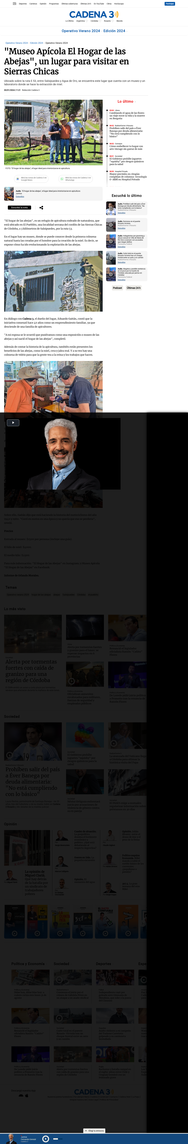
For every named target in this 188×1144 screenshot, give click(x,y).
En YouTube (99, 4)
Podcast (117, 287)
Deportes (23, 4)
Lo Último (70, 21)
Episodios (20, 196)
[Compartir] (41, 208)
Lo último (126, 101)
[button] (97, 137)
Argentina (80, 21)
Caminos (33, 4)
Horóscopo (119, 4)
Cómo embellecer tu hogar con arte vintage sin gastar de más (126, 147)
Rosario (107, 21)
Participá (170, 4)
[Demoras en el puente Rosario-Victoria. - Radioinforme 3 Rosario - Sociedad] (111, 225)
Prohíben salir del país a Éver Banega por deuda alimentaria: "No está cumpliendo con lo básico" (126, 132)
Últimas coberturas (70, 4)
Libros (117, 110)
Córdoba (94, 21)
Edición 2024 (114, 31)
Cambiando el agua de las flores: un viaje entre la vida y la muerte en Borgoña (127, 116)
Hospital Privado (121, 171)
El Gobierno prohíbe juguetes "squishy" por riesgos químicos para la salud (127, 161)
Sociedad (118, 156)
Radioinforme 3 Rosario (124, 126)
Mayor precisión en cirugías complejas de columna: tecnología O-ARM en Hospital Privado (128, 177)
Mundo (120, 21)
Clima (109, 4)
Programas (54, 4)
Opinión (43, 4)
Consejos (118, 144)
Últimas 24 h (86, 4)
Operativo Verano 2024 (81, 31)
